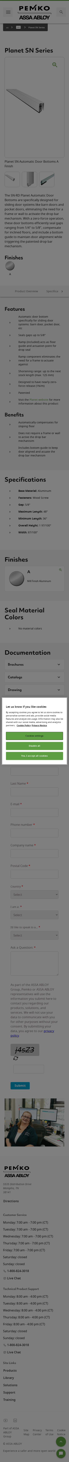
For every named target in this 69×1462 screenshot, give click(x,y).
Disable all (34, 745)
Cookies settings (34, 736)
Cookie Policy (24, 725)
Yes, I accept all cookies (34, 755)
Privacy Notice (39, 725)
